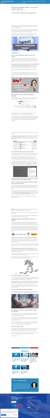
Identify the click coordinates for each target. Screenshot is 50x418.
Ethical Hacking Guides (30, 1)
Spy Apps (23, 1)
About (24, 412)
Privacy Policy (10, 416)
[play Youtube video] (25, 85)
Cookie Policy (7, 416)
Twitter (25, 10)
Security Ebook (42, 1)
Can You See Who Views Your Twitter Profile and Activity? (16, 360)
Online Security (37, 1)
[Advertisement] (25, 20)
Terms (33, 412)
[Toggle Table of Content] (18, 52)
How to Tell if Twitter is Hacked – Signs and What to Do (24, 372)
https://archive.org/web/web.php (16, 117)
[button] (17, 409)
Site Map (26, 412)
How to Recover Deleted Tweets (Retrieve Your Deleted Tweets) (25, 360)
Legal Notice (37, 412)
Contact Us (14, 401)
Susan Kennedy (14, 10)
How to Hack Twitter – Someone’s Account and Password (16, 372)
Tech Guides (24, 2)
